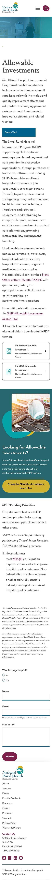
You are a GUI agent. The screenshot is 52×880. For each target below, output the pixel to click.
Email (5, 706)
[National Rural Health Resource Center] (10, 7)
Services (6, 788)
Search (46, 8)
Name (5, 691)
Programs (7, 813)
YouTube (21, 858)
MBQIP (17, 559)
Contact (6, 817)
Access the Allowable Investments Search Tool (26, 486)
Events (5, 793)
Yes (7, 675)
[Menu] (38, 8)
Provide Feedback (11, 798)
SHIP (7, 46)
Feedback (13, 725)
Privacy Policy (9, 822)
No (7, 680)
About (5, 783)
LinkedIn (15, 858)
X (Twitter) (4, 858)
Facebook (9, 858)
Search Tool (11, 132)
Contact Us (8, 833)
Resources (7, 803)
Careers (6, 808)
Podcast (26, 858)
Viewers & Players (11, 827)
